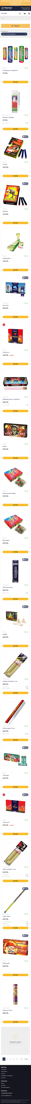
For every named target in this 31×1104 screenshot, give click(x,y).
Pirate (4, 446)
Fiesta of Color (7, 1010)
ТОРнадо (6, 775)
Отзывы (3, 1073)
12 (21, 1059)
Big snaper (6, 540)
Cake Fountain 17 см (9, 869)
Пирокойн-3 (7, 258)
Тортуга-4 (6, 822)
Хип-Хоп (6, 305)
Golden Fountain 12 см (10, 681)
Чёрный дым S (8, 587)
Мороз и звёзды (8, 117)
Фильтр (16, 26)
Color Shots (6, 916)
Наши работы (4, 1071)
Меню (5, 13)
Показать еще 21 (15, 1042)
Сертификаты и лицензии (6, 1075)
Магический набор (9, 493)
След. (26, 1059)
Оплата (2, 1083)
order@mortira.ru (8, 1095)
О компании (3, 1069)
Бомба (5, 634)
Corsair (5, 164)
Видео (26, 136)
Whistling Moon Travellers (11, 399)
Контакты (3, 1077)
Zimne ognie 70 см (9, 728)
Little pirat (6, 963)
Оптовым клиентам (5, 1087)
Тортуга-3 (6, 352)
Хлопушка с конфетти (10, 70)
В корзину (15, 82)
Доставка (3, 1085)
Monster (5, 211)
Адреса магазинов (25, 7)
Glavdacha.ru (23, 1102)
